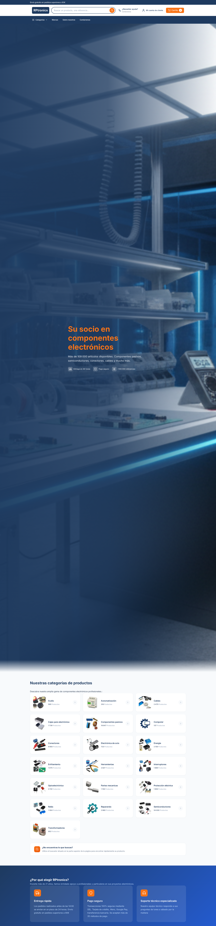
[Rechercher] (112, 10)
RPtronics (41, 10)
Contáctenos (85, 20)
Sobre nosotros (69, 20)
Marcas (55, 20)
